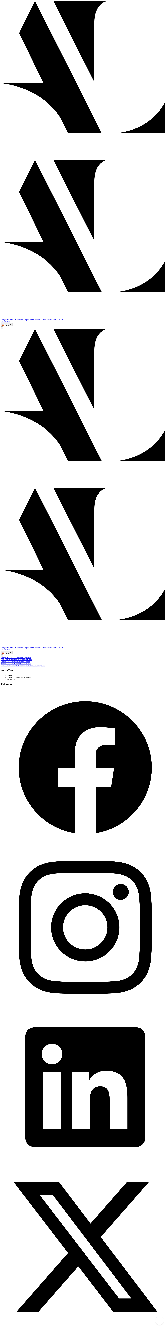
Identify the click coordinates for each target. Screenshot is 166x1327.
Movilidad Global (56, 320)
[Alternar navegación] (2, 327)
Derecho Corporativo (24, 320)
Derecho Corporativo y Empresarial (118, 648)
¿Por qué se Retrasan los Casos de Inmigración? (22, 436)
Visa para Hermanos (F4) (14, 923)
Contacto (13, 695)
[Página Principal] (83, 238)
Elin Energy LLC (16, 675)
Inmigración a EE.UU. (9, 320)
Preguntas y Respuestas (13, 981)
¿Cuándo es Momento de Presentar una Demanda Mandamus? (27, 438)
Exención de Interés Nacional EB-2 (18, 943)
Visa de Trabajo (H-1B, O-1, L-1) (42, 648)
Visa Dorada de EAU (13, 960)
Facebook (13, 699)
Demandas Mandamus (13, 983)
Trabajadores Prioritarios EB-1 (16, 941)
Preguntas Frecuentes (13, 444)
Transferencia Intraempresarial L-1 (17, 937)
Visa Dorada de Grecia (13, 958)
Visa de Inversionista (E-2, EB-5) (66, 648)
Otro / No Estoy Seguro (9, 650)
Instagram (13, 701)
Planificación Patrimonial (41, 320)
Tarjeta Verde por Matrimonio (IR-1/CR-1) (20, 916)
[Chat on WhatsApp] (159, 1320)
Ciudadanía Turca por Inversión (16, 954)
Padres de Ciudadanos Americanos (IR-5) (20, 918)
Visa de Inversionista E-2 (14, 935)
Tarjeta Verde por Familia (19, 679)
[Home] (83, 802)
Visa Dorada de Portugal (14, 956)
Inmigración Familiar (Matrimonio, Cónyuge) (16, 648)
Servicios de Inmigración (14, 977)
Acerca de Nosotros (17, 685)
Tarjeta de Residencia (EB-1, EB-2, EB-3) (91, 648)
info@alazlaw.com (15, 610)
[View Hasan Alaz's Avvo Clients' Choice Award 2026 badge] (9, 894)
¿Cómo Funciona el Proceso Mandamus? (20, 440)
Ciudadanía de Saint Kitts (14, 962)
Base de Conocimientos (18, 693)
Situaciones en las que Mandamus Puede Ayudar (22, 442)
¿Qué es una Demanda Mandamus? (18, 434)
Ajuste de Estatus (11, 927)
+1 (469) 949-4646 (7, 656)
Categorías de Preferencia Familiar (17, 925)
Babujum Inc (14, 677)
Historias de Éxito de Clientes (16, 975)
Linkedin (13, 703)
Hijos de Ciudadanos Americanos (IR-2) (19, 921)
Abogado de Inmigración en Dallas (17, 979)
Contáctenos (9, 446)
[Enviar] (2, 721)
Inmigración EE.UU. (17, 687)
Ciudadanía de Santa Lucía (15, 964)
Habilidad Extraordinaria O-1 (15, 939)
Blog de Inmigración (12, 973)
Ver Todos (15, 681)
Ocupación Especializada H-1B (16, 945)
